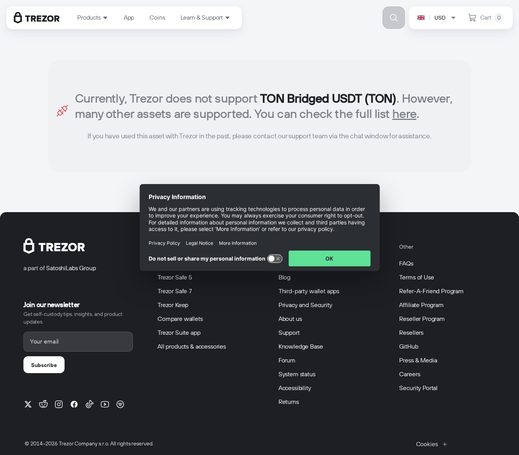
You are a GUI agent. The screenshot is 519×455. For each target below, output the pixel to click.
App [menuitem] (129, 17)
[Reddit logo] (43, 404)
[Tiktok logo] (89, 404)
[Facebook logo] (74, 404)
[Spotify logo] (120, 404)
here (404, 113)
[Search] (394, 18)
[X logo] (28, 404)
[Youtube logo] (104, 404)
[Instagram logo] (58, 404)
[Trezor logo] (37, 17)
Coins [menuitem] (157, 17)
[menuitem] (93, 18)
